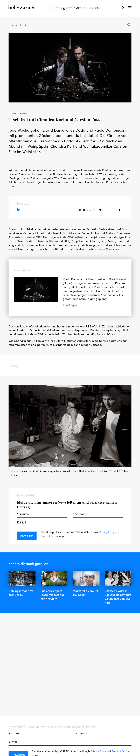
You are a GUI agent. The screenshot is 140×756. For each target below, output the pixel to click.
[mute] (101, 210)
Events (95, 7)
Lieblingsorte (63, 7)
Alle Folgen (70, 305)
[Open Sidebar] (129, 7)
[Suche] (122, 7)
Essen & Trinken (18, 113)
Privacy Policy (106, 532)
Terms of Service (50, 536)
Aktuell (81, 7)
